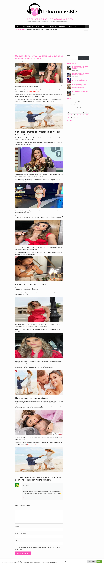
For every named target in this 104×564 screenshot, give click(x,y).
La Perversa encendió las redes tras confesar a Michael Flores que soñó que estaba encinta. (48, 29)
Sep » (70, 120)
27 (87, 114)
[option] (56, 30)
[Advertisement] (52, 42)
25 (80, 114)
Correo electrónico (21, 533)
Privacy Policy (62, 26)
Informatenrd (18, 61)
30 (74, 117)
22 (71, 114)
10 (77, 110)
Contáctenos (72, 26)
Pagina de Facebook (28, 26)
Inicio (18, 26)
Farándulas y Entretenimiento (50, 19)
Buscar (69, 55)
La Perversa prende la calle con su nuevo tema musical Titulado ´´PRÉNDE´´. (80, 67)
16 (74, 112)
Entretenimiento (40, 26)
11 (80, 110)
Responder (26, 497)
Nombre (17, 526)
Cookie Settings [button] (91, 561)
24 (77, 114)
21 (68, 114)
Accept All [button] (99, 561)
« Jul (67, 120)
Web (16, 540)
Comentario (19, 509)
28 (68, 117)
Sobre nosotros (52, 26)
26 (83, 114)
